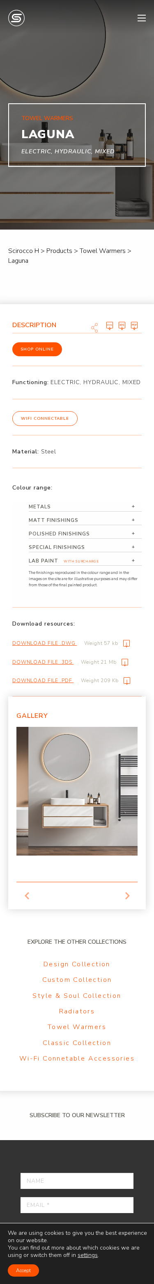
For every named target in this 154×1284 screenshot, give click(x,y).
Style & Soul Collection (76, 995)
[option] (77, 791)
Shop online (37, 349)
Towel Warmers (77, 1026)
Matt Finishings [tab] (53, 520)
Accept (23, 1270)
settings (88, 1255)
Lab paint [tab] (64, 561)
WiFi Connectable (45, 418)
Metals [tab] (40, 506)
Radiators (77, 1011)
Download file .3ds (64, 662)
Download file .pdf (65, 680)
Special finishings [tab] (57, 547)
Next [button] (127, 896)
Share (94, 328)
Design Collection (77, 964)
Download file (110, 326)
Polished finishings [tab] (59, 533)
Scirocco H (16, 18)
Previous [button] (26, 896)
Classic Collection (77, 1042)
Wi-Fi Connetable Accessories (77, 1058)
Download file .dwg (65, 643)
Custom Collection (77, 979)
